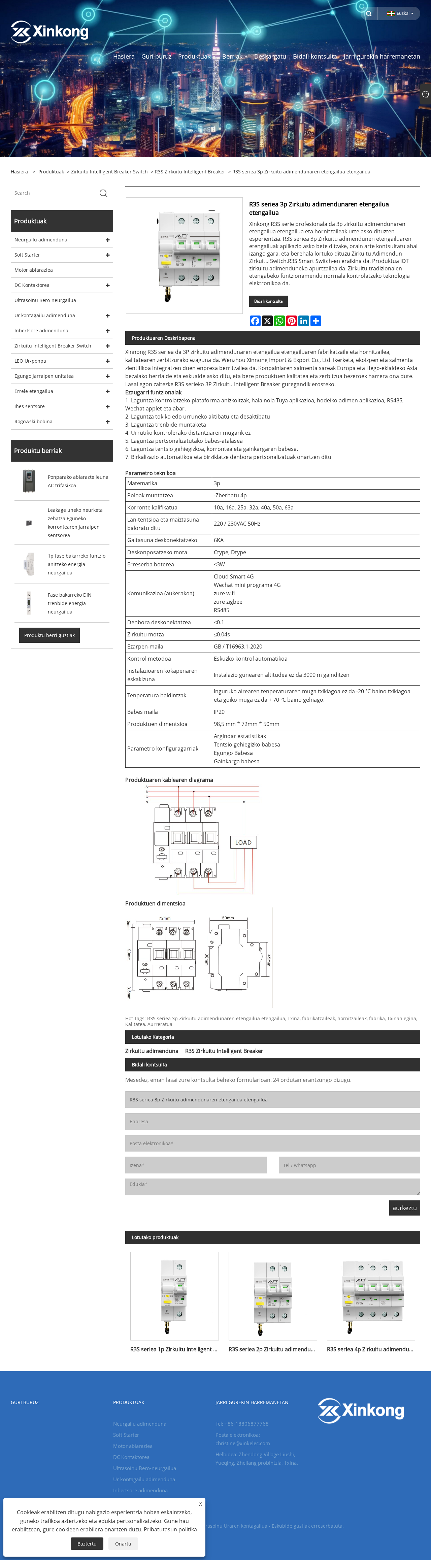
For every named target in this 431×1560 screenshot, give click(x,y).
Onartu (123, 1543)
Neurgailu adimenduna (40, 239)
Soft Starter (27, 255)
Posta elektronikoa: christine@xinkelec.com (243, 1439)
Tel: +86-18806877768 (242, 1423)
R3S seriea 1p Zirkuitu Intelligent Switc (177, 1349)
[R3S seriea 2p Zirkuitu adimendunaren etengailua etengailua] (273, 1293)
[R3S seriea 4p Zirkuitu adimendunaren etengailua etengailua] (371, 1293)
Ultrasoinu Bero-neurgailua (45, 300)
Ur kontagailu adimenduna (44, 315)
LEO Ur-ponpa (30, 361)
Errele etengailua (33, 391)
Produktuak (51, 171)
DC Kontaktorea (31, 285)
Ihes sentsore (29, 406)
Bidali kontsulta (268, 301)
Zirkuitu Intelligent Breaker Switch (109, 171)
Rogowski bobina (33, 421)
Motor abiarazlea (33, 270)
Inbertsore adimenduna (41, 330)
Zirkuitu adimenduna (151, 1051)
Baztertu (87, 1543)
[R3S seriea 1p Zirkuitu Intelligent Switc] (174, 1293)
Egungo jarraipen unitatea (44, 376)
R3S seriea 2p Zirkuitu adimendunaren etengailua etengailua (275, 1349)
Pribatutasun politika (170, 1529)
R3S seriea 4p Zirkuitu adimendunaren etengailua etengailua (373, 1349)
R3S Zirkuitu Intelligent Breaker (190, 171)
